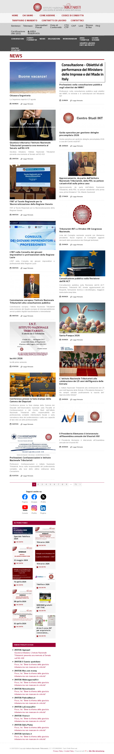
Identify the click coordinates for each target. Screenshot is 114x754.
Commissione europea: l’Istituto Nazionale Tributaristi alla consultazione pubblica (32, 301)
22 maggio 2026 (21, 560)
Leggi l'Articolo (27, 104)
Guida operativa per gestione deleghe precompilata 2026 (79, 134)
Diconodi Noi (89, 26)
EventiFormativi (32, 38)
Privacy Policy (58, 751)
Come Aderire (47, 15)
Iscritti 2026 (16, 358)
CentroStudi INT (15, 49)
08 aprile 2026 (20, 601)
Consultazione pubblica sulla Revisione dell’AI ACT (79, 280)
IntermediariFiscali (41, 26)
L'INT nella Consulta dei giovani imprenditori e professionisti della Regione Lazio (32, 254)
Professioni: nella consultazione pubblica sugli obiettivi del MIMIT (80, 86)
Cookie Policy (69, 751)
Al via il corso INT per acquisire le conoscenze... (44, 630)
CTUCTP (66, 26)
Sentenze (15, 26)
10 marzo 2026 (43, 564)
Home (15, 15)
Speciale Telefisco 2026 (22, 537)
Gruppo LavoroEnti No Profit (87, 44)
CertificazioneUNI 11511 (18, 32)
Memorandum (70, 38)
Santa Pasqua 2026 (69, 335)
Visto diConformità (55, 26)
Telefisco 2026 (43, 584)
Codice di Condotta (73, 15)
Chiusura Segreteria (20, 95)
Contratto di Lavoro (54, 20)
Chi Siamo (28, 15)
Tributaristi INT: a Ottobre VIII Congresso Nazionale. (80, 230)
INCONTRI (18, 542)
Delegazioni (54, 38)
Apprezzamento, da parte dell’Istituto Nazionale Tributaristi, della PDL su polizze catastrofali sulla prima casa (81, 180)
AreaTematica (84, 38)
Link (81, 26)
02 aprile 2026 (20, 623)
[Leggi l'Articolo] (33, 63)
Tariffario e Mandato (24, 20)
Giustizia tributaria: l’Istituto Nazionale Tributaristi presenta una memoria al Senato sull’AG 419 (30, 145)
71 (76, 484)
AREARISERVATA (34, 32)
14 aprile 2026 (20, 582)
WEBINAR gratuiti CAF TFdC (44, 606)
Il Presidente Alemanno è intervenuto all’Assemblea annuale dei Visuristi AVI (79, 435)
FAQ (98, 26)
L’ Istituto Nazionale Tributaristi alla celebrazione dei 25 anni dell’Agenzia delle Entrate (81, 381)
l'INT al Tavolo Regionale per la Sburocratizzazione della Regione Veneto (31, 203)
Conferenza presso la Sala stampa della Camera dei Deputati (30, 400)
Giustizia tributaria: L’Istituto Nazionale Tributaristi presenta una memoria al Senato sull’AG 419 (32, 655)
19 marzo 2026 (43, 542)
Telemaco (28, 26)
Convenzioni (17, 38)
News (42, 38)
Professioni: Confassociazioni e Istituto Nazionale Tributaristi (30, 459)
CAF (73, 26)
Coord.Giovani (95, 38)
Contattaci (77, 20)
